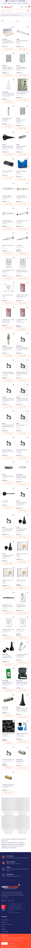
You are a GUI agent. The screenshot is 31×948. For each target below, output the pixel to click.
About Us (10, 3)
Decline (11, 943)
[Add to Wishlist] (13, 27)
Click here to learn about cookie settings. (9, 946)
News (14, 3)
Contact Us (25, 3)
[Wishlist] (26, 7)
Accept (4, 943)
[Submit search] (27, 11)
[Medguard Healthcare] (8, 7)
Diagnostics (8, 15)
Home (4, 3)
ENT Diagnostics (15, 15)
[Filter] (2, 20)
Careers (19, 3)
